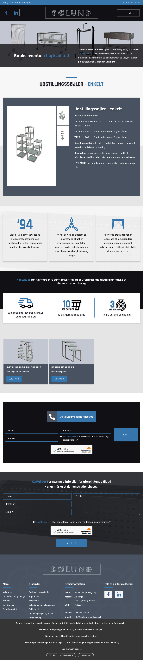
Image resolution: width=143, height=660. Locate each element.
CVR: (67, 605)
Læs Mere (14, 378)
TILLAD (52, 655)
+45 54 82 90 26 (131, 2)
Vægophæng (35, 617)
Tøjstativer (34, 596)
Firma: (68, 592)
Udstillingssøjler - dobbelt (23, 367)
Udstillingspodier (62, 367)
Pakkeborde (34, 609)
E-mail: (68, 617)
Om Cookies (8, 605)
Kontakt (6, 600)
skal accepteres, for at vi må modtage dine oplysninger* (86, 438)
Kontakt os (23, 280)
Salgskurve (34, 600)
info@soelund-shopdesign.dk (17, 2)
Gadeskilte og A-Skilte (39, 592)
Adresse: (69, 597)
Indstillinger (86, 655)
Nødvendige (68, 655)
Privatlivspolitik (69, 436)
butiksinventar (85, 53)
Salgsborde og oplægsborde (42, 605)
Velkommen (8, 592)
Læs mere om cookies (72, 649)
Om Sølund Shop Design (14, 596)
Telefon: (68, 612)
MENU (132, 13)
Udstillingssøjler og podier (41, 613)
